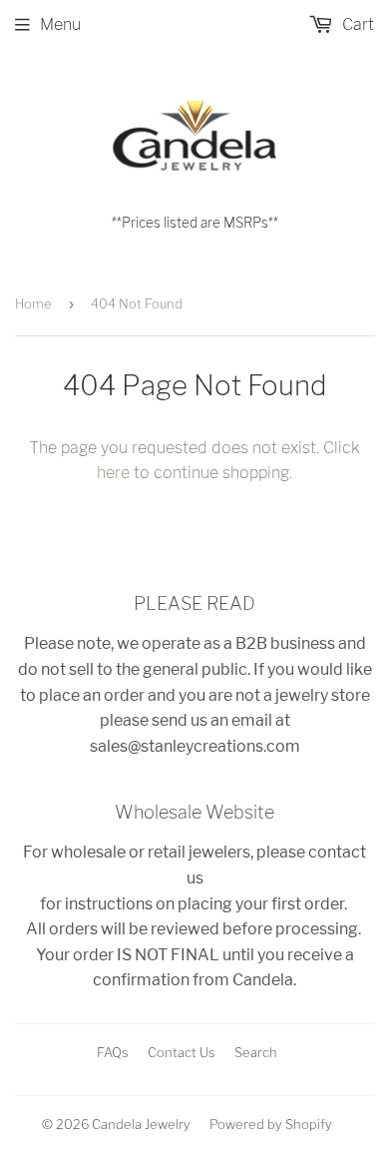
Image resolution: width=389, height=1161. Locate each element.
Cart (356, 24)
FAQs (113, 1052)
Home (33, 303)
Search (255, 1052)
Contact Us (181, 1052)
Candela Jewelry (141, 1124)
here (113, 472)
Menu (60, 24)
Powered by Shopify (270, 1124)
